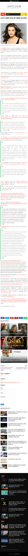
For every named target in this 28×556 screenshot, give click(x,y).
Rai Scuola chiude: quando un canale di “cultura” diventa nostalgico (17, 480)
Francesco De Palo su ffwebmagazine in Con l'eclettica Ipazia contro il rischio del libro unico (14, 204)
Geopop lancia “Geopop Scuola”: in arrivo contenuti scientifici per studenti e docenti (17, 503)
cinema (17, 20)
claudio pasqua (22, 20)
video (19, 278)
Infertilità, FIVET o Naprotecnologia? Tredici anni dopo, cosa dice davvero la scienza (18, 492)
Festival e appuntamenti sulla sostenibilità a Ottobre (15, 448)
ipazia (11, 21)
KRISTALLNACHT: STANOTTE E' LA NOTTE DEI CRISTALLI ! (13, 360)
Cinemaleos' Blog (5, 226)
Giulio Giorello (24, 283)
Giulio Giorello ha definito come (11, 215)
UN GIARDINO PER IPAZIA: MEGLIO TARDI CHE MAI (12, 333)
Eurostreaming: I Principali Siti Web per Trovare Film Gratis (17, 412)
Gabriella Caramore (17, 284)
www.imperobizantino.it (6, 292)
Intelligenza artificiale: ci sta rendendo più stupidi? (16, 485)
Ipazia (8, 134)
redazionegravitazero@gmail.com (11, 382)
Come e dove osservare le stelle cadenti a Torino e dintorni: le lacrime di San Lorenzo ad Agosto (17, 541)
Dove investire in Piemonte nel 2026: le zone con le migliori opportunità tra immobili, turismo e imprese (17, 526)
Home (3, 14)
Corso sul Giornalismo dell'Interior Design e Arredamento (17, 465)
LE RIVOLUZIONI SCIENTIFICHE (14, 459)
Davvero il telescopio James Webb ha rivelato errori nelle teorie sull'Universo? (17, 419)
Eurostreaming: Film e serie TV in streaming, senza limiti (16, 436)
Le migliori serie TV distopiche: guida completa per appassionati (17, 424)
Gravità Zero (17, 554)
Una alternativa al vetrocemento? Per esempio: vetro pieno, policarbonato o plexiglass (17, 443)
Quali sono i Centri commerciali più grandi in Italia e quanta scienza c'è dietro (16, 431)
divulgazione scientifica (5, 21)
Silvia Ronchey (4, 284)
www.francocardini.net (20, 132)
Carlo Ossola (10, 284)
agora (14, 20)
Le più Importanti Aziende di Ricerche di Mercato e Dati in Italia (17, 453)
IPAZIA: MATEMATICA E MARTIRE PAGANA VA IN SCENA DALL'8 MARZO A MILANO (13, 346)
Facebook (4, 48)
